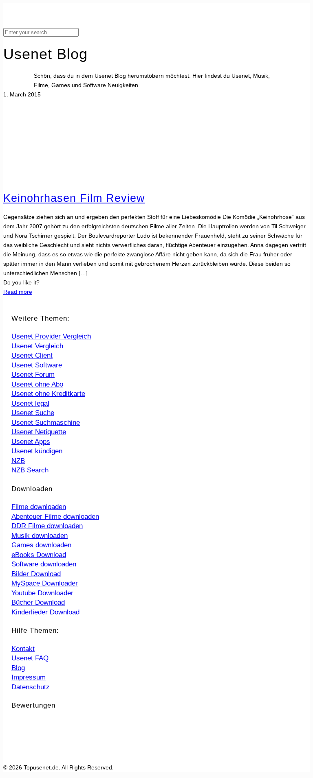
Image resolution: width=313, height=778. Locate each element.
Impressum (28, 677)
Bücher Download (38, 602)
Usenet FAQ (29, 658)
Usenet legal (30, 403)
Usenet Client (32, 355)
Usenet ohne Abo (37, 384)
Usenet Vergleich (37, 346)
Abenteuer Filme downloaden (55, 516)
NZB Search (29, 470)
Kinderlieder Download (45, 612)
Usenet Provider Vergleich (51, 336)
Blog (18, 668)
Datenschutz (30, 687)
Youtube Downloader (42, 593)
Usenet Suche (32, 413)
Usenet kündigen (36, 451)
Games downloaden (41, 545)
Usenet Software (36, 365)
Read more (17, 291)
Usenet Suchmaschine (45, 422)
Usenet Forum (33, 374)
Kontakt (23, 649)
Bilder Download (36, 574)
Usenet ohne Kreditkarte (48, 394)
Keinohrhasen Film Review (74, 198)
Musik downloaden (39, 536)
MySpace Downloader (44, 583)
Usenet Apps (30, 442)
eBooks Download (38, 555)
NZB (18, 461)
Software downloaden (43, 564)
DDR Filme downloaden (47, 526)
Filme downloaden (38, 507)
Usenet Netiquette (38, 432)
